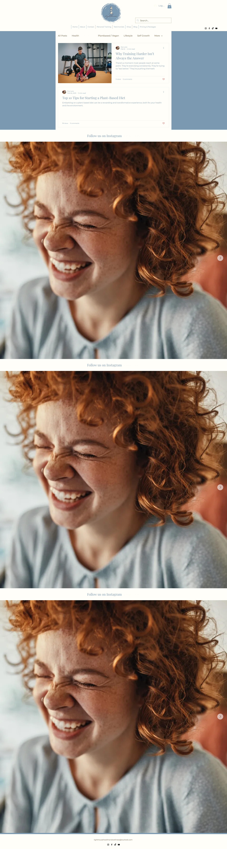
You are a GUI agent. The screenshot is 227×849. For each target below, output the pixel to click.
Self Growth (143, 35)
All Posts (62, 35)
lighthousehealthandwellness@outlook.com (113, 840)
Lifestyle (128, 35)
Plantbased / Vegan (108, 35)
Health (75, 35)
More (157, 35)
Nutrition (88, 35)
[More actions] (164, 47)
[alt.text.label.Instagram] (206, 28)
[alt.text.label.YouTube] (216, 28)
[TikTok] (213, 28)
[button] (169, 5)
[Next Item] (220, 258)
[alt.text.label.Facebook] (209, 28)
